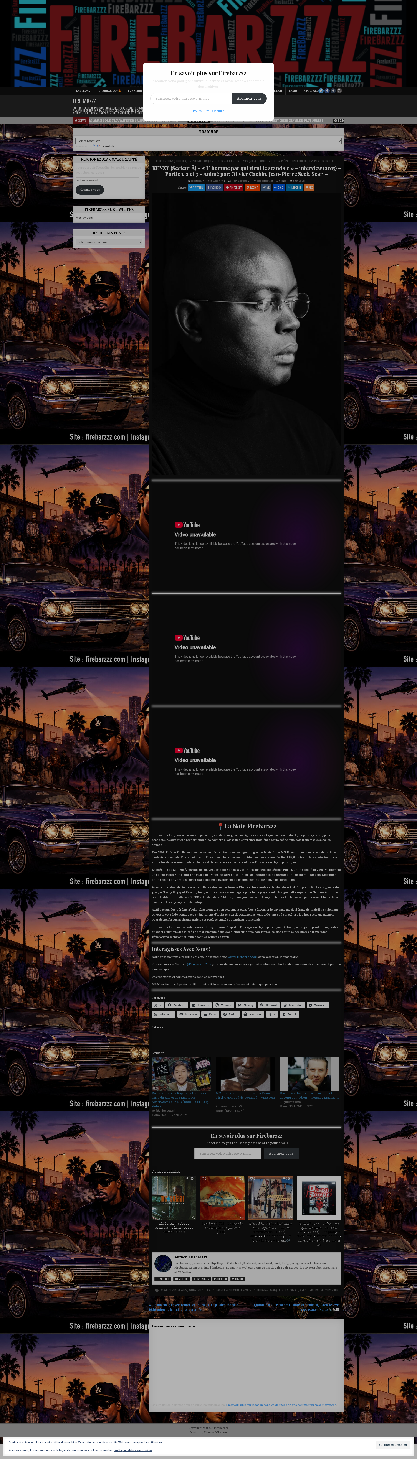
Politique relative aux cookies (133, 1450)
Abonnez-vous (249, 98)
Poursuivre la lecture (208, 111)
